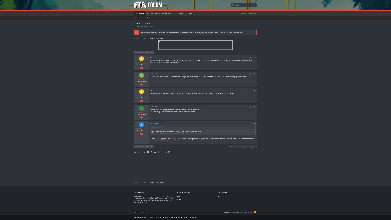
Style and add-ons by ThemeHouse (185, 217)
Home (178, 196)
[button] (159, 13)
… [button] (145, 52)
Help (245, 212)
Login (219, 196)
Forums (178, 199)
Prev (138, 52)
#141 (254, 57)
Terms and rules (228, 212)
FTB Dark (141, 212)
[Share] (250, 57)
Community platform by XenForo (153, 217)
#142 (254, 74)
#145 (254, 123)
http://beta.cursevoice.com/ (159, 141)
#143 (254, 90)
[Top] (253, 212)
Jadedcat (139, 26)
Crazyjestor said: (156, 127)
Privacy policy (238, 212)
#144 (254, 107)
